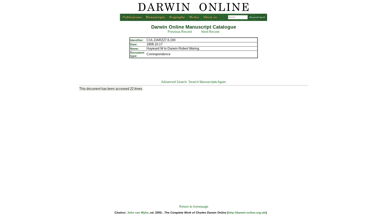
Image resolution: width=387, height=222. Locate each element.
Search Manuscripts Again (207, 82)
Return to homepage (193, 206)
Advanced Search (174, 82)
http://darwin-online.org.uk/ (247, 212)
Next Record (210, 31)
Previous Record (180, 31)
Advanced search (257, 17)
